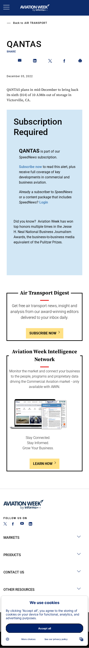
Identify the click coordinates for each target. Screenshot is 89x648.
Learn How (42, 464)
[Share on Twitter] (50, 61)
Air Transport (35, 22)
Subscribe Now (42, 333)
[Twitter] (5, 524)
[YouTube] (22, 524)
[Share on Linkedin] (35, 61)
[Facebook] (13, 524)
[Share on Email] (20, 61)
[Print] (80, 61)
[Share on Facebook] (65, 61)
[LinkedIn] (30, 524)
